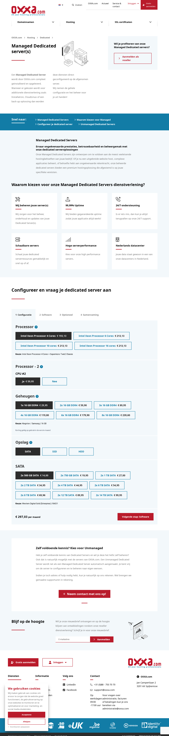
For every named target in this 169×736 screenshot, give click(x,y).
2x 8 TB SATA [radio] (33, 495)
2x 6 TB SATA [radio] (107, 485)
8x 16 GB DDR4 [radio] (116, 415)
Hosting (70, 22)
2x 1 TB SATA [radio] (113, 475)
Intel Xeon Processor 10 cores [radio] (44, 345)
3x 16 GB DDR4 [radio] (112, 405)
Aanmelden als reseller (130, 58)
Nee (54, 381)
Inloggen (132, 3)
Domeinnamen (25, 22)
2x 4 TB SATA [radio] (70, 485)
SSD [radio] (54, 451)
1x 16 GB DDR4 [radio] (34, 405)
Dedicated (45, 37)
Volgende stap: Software (135, 516)
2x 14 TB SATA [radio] (109, 495)
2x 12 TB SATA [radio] (71, 495)
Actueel (105, 3)
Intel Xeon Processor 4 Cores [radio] (43, 336)
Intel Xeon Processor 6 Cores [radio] (101, 336)
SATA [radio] (28, 451)
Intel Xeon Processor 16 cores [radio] (103, 345)
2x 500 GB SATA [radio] (34, 475)
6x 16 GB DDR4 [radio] (75, 415)
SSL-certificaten (123, 22)
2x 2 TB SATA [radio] (33, 485)
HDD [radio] (81, 451)
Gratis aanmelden (26, 662)
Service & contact (117, 5)
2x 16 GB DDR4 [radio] (73, 405)
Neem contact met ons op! (86, 594)
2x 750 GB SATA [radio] (74, 475)
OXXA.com (93, 3)
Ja (28, 381)
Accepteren (26, 714)
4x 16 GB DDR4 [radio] (35, 415)
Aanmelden (103, 639)
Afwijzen (26, 721)
